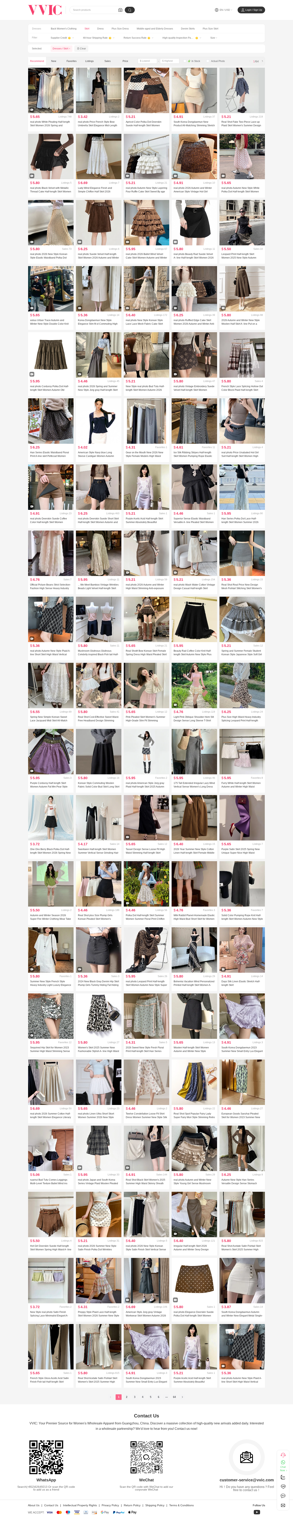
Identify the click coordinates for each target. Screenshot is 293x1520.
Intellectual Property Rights (80, 1505)
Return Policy (132, 1505)
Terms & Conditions (181, 1505)
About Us (33, 1505)
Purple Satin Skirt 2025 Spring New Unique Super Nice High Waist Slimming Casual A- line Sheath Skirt (241, 853)
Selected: (37, 48)
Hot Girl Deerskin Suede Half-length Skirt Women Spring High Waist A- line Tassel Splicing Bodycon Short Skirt (50, 1250)
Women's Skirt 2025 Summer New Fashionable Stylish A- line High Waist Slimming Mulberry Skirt (98, 1051)
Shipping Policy (154, 1505)
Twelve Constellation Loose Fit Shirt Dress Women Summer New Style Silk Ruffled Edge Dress (146, 1117)
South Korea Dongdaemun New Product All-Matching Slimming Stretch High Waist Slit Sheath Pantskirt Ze (194, 125)
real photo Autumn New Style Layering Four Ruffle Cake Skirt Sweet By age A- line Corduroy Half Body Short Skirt (146, 192)
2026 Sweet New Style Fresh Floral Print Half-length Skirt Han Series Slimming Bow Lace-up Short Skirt (145, 1051)
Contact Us (51, 1505)
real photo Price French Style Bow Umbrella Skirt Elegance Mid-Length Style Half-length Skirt (97, 125)
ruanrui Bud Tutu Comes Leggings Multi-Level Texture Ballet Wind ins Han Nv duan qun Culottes (48, 1183)
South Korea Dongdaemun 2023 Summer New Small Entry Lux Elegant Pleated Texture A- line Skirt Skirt (242, 1051)
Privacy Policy (110, 1505)
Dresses (36, 28)
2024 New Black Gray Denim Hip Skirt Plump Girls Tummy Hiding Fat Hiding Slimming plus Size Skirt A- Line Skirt (98, 985)
